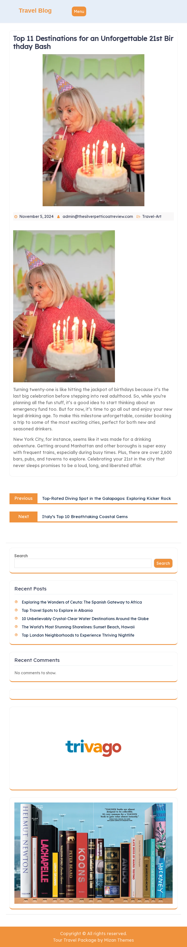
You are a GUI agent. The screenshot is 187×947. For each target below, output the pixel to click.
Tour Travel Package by (93, 940)
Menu (79, 11)
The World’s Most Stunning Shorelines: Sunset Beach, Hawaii (78, 626)
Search (21, 555)
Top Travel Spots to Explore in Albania (57, 610)
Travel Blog (35, 10)
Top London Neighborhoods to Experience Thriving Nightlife (78, 635)
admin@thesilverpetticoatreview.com (98, 216)
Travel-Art (151, 216)
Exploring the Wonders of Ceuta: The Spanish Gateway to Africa (82, 602)
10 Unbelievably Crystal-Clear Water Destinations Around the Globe (85, 618)
